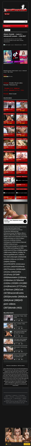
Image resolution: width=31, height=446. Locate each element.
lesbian (12, 280)
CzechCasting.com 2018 (13, 238)
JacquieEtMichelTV (14, 254)
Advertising (8, 395)
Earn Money (22, 395)
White (22, 226)
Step (15, 226)
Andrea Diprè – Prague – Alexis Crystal (12, 101)
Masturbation (15, 277)
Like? (8, 30)
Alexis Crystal (12, 93)
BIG (20, 283)
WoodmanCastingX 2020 (12, 233)
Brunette (11, 40)
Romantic (21, 40)
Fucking (11, 252)
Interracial (17, 229)
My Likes (7, 14)
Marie (21, 233)
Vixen (13, 289)
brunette (16, 296)
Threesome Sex (7, 41)
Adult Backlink (17, 398)
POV (9, 244)
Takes (21, 236)
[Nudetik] (15, 57)
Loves (17, 234)
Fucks (9, 240)
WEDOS (24, 398)
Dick (10, 259)
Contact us (15, 395)
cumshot (14, 236)
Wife (8, 236)
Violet (11, 226)
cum (10, 266)
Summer (8, 234)
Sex (12, 283)
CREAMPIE (13, 264)
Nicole (15, 240)
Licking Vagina (8, 228)
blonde (15, 307)
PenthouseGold (9, 229)
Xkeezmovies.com (14, 400)
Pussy (12, 275)
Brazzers (14, 286)
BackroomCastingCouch (14, 246)
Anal (14, 300)
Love (16, 259)
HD (10, 261)
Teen (17, 250)
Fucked (10, 250)
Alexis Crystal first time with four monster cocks (15, 176)
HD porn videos (16, 40)
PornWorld (18, 242)
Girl (13, 234)
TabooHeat (8, 231)
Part (18, 252)
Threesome (13, 269)
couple (17, 257)
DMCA (6, 396)
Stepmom (10, 242)
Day (18, 226)
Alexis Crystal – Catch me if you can (12, 126)
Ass (11, 272)
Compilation (15, 228)
